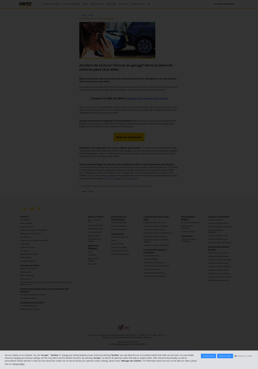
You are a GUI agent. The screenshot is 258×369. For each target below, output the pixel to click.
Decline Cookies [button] (225, 356)
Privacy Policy (18, 364)
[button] (243, 356)
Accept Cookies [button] (208, 356)
